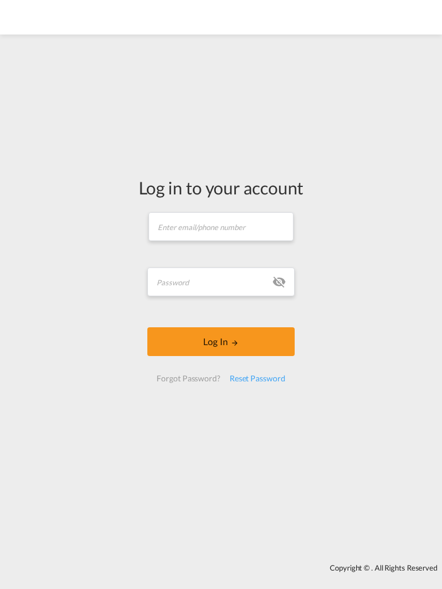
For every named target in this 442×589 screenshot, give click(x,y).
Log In (215, 341)
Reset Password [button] (257, 378)
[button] (279, 282)
